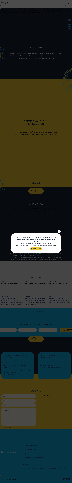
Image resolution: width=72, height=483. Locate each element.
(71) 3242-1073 (36, 249)
